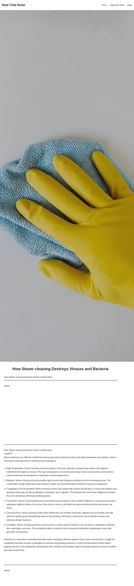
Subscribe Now (117, 5)
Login (129, 5)
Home (104, 5)
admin (60, 208)
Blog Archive (48, 164)
